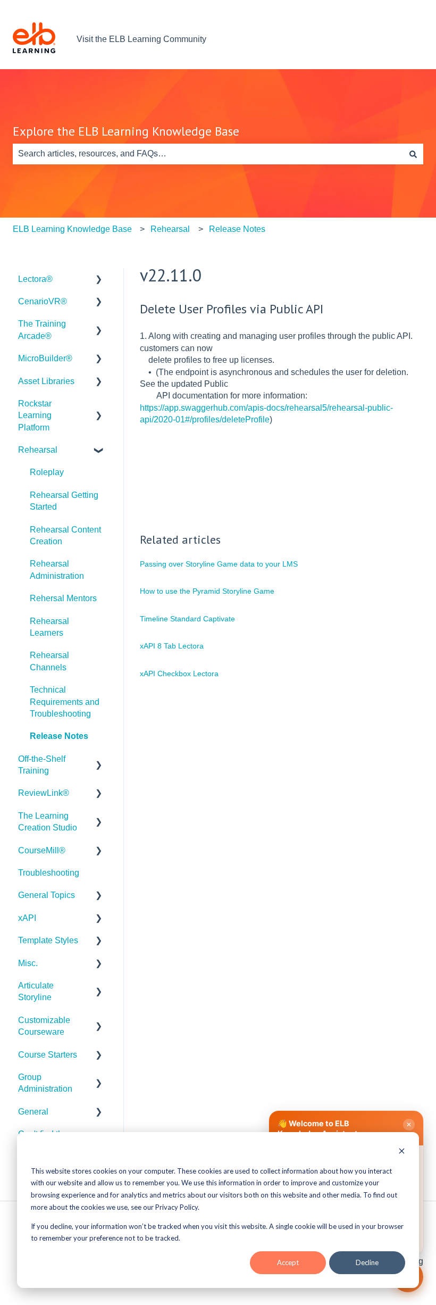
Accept (288, 1262)
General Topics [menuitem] (46, 895)
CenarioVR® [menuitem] (42, 301)
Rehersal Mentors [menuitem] (63, 598)
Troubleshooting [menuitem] (48, 872)
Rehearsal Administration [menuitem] (57, 569)
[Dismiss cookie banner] (401, 1152)
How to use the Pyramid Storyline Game (207, 591)
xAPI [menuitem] (27, 917)
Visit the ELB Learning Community (141, 39)
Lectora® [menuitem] (35, 279)
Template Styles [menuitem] (48, 940)
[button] (98, 280)
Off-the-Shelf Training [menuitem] (41, 764)
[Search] (413, 154)
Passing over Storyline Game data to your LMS (219, 564)
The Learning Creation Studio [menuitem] (47, 821)
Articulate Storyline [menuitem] (36, 991)
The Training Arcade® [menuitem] (42, 329)
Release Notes (237, 229)
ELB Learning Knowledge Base (72, 229)
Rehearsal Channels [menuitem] (49, 661)
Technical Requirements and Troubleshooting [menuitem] (64, 701)
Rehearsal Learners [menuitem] (49, 627)
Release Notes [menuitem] (59, 736)
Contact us (392, 39)
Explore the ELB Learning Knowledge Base (126, 131)
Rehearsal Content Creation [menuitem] (65, 535)
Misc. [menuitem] (28, 963)
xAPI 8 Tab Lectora (172, 646)
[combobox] (208, 154)
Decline (367, 1262)
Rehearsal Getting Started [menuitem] (64, 501)
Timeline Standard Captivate (187, 618)
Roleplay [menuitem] (47, 472)
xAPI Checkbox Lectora (179, 673)
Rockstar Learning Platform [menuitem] (35, 415)
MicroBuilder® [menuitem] (45, 358)
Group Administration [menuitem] (45, 1083)
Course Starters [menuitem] (47, 1054)
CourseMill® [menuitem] (41, 850)
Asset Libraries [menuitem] (46, 381)
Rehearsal (170, 229)
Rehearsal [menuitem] (37, 449)
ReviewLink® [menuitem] (43, 792)
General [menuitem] (33, 1111)
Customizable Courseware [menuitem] (44, 1026)
